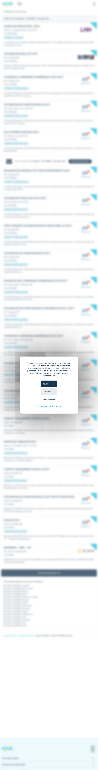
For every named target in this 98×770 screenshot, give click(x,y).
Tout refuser (49, 391)
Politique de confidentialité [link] (49, 406)
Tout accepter (49, 384)
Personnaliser (49, 399)
